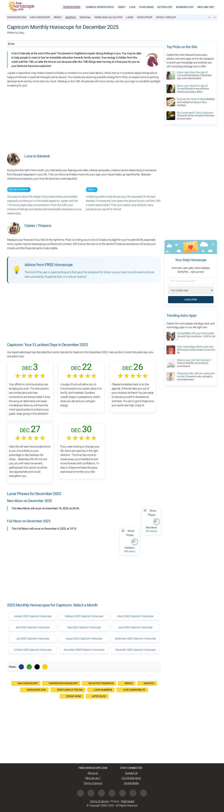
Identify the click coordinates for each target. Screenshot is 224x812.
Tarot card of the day (70, 690)
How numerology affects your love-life (196, 350)
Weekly (58, 17)
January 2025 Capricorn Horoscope (32, 616)
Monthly (70, 17)
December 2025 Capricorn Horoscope (135, 650)
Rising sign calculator (108, 17)
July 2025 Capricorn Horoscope (32, 638)
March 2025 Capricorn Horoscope (135, 616)
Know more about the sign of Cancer (194, 75)
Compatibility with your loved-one (196, 336)
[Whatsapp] (29, 666)
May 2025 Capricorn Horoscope (84, 627)
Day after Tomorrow (101, 683)
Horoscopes (71, 7)
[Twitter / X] (37, 666)
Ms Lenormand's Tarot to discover (195, 116)
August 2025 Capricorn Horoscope (84, 638)
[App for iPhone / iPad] (133, 793)
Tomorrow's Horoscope (63, 683)
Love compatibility (134, 690)
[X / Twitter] (112, 793)
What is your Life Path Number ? (194, 363)
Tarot (121, 7)
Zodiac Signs (73, 696)
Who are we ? (92, 778)
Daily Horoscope (40, 17)
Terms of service (92, 783)
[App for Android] (143, 793)
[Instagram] (91, 793)
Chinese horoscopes (100, 7)
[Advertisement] (84, 117)
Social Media (131, 783)
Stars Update (144, 17)
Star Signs (146, 7)
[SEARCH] (214, 17)
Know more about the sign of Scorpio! (193, 89)
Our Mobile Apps (131, 778)
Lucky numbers (103, 690)
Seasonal (85, 17)
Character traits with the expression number (196, 376)
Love (132, 7)
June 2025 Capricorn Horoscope (135, 627)
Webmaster (127, 801)
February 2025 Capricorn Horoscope (84, 616)
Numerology (185, 7)
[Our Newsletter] (209, 17)
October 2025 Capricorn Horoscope (32, 650)
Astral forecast (166, 17)
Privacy (115, 801)
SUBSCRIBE (190, 299)
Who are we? (206, 7)
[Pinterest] (122, 793)
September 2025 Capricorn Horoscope (135, 638)
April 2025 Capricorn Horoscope (33, 627)
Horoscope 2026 (16, 17)
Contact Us (131, 773)
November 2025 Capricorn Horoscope (84, 650)
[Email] (45, 666)
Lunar (129, 17)
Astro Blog (99, 696)
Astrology (165, 7)
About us (93, 773)
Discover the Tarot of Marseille (196, 102)
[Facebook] (21, 666)
